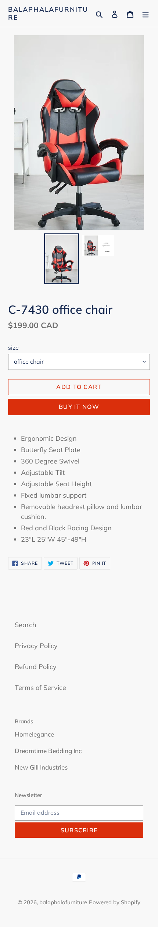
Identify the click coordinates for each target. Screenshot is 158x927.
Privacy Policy (36, 645)
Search (25, 625)
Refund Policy (36, 666)
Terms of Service (40, 687)
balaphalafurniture (48, 13)
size (13, 347)
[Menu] (145, 13)
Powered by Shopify (114, 902)
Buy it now (79, 406)
